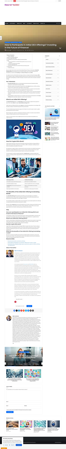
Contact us (42, 23)
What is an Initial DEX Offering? (12, 57)
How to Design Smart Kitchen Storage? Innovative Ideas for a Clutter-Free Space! (55, 129)
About (24, 23)
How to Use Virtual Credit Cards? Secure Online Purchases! (52, 118)
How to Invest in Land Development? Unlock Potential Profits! (11, 429)
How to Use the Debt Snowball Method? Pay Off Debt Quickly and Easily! (23, 357)
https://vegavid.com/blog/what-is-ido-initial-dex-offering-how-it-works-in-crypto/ (22, 242)
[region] (12, 442)
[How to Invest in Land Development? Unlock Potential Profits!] (12, 423)
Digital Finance (13, 26)
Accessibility (29, 23)
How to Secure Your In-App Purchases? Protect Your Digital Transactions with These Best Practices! (53, 430)
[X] (17, 311)
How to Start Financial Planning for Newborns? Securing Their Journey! (55, 138)
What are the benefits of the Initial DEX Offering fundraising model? (19, 65)
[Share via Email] (31, 311)
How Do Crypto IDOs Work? (12, 58)
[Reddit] (24, 311)
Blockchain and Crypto (14, 42)
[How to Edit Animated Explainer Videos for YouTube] (47, 123)
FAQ (8, 60)
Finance (9, 26)
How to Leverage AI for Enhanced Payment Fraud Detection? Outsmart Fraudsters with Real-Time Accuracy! (39, 430)
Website (25, 405)
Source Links (10, 66)
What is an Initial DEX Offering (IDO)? (14, 63)
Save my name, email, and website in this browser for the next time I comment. (19, 409)
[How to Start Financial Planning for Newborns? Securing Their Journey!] (47, 138)
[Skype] (26, 311)
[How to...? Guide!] (12, 5)
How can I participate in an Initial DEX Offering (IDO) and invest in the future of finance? (20, 62)
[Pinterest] (21, 311)
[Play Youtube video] (23, 129)
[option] (24, 356)
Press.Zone (26, 264)
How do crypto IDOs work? (13, 64)
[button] (1, 38)
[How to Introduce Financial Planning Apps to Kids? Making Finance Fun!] (26, 423)
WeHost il (59, 442)
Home (7, 23)
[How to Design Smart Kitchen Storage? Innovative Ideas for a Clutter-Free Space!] (47, 128)
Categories (12, 23)
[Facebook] (14, 311)
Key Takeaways (11, 56)
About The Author (11, 67)
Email (7, 405)
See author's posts (19, 299)
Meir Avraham (8, 50)
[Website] (13, 343)
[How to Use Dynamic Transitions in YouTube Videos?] (47, 133)
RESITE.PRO (31, 264)
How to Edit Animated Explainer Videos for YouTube (55, 123)
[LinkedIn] (19, 311)
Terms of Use (19, 23)
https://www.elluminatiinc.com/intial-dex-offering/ (16, 241)
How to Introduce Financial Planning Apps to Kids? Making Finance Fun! (25, 429)
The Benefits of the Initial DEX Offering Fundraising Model (17, 59)
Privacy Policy (36, 23)
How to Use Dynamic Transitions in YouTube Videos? (55, 133)
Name (7, 401)
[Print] (33, 311)
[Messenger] (28, 311)
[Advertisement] (33, 14)
